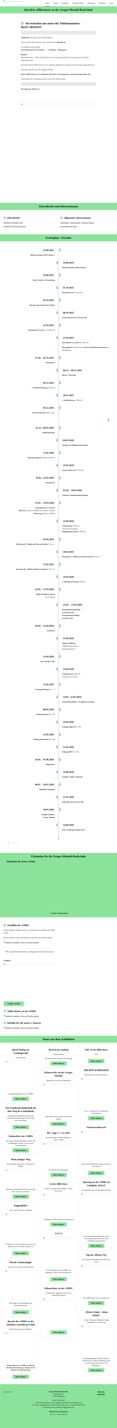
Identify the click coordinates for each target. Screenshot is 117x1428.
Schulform (102, 3)
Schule (55, 3)
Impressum (101, 1392)
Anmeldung (91, 3)
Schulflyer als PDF (13, 1004)
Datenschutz (101, 1394)
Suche (111, 3)
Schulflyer (7, 960)
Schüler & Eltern (78, 3)
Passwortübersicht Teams (68, 226)
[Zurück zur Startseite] (18, 3)
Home (48, 3)
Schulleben (65, 3)
